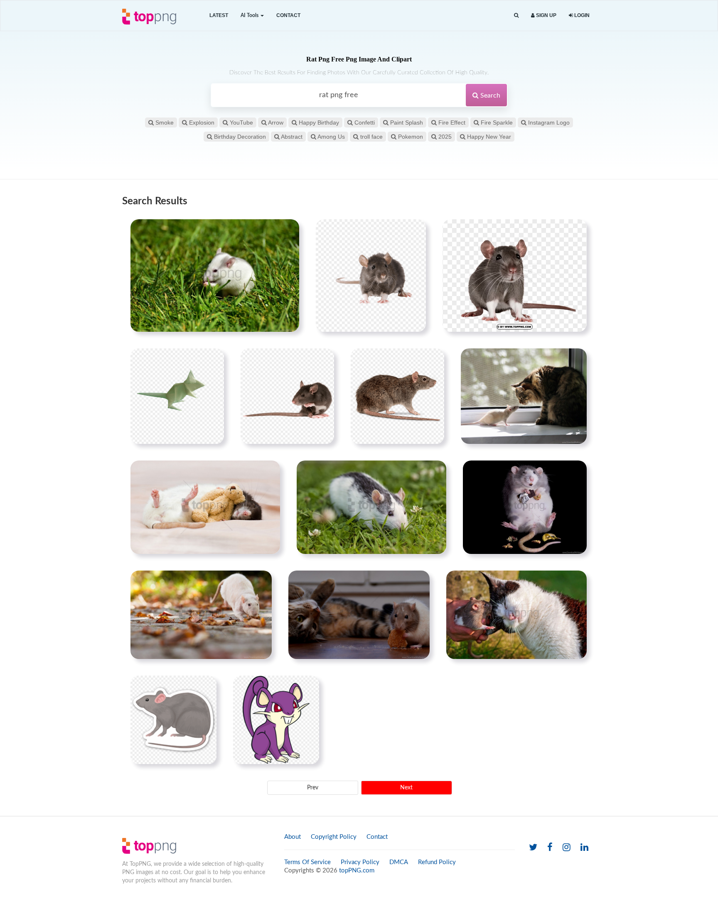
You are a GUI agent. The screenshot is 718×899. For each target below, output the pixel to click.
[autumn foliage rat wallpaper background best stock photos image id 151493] (201, 614)
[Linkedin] (584, 847)
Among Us (330, 136)
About (292, 837)
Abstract (291, 136)
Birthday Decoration (239, 136)
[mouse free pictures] (371, 275)
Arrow (275, 122)
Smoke (164, 122)
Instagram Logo (548, 122)
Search (489, 95)
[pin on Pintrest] (288, 230)
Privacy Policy (360, 862)
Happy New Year (488, 136)
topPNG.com (356, 870)
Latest (218, 15)
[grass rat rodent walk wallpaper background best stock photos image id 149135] (214, 275)
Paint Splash (406, 122)
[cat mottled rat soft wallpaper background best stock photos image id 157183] (516, 614)
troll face (371, 136)
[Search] (516, 16)
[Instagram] (566, 847)
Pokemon (409, 136)
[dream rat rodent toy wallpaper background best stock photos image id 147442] (205, 507)
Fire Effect (451, 122)
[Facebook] (550, 847)
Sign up (545, 15)
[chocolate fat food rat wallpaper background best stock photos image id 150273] (525, 507)
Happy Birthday (318, 122)
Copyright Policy (334, 837)
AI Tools (250, 15)
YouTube (240, 122)
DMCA (398, 862)
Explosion (200, 122)
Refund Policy (437, 862)
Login (581, 15)
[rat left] (287, 396)
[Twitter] (533, 847)
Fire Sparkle (496, 122)
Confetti (364, 122)
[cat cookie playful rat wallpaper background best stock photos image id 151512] (359, 614)
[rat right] (397, 396)
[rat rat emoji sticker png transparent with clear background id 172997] (173, 720)
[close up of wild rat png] (515, 275)
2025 (444, 136)
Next (406, 788)
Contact (288, 15)
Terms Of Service (307, 862)
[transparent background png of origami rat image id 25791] (177, 396)
